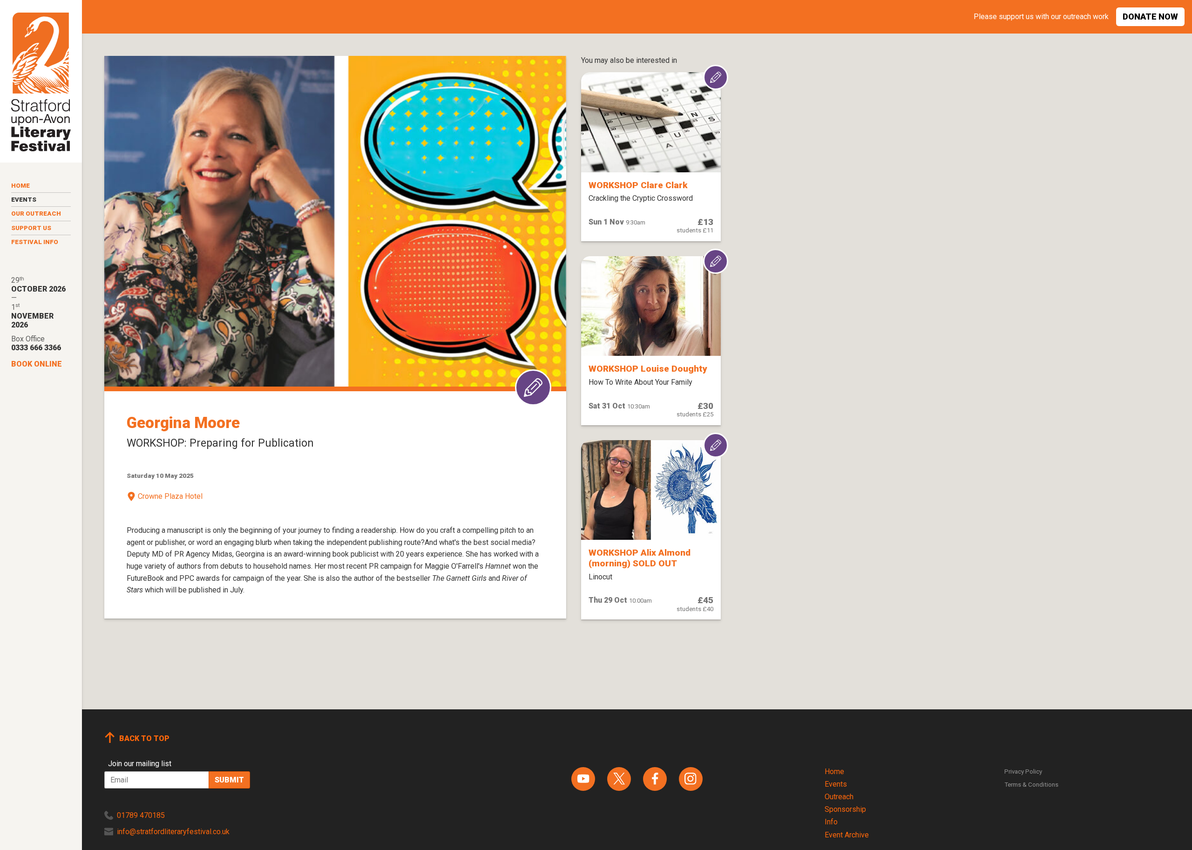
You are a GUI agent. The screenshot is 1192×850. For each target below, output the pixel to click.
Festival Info (34, 241)
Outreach (839, 796)
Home (20, 185)
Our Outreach (36, 213)
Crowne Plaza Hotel (170, 496)
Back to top (144, 738)
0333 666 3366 (36, 347)
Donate (1150, 16)
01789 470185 (141, 815)
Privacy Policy (1023, 771)
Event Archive (847, 834)
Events (23, 199)
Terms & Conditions (1031, 784)
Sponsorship (845, 809)
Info (831, 821)
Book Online (36, 364)
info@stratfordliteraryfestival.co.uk (173, 831)
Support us (31, 227)
